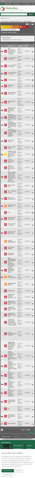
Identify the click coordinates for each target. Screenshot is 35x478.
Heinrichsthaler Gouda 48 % (12, 93)
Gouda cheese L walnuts (12, 224)
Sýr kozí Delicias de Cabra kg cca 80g (11, 167)
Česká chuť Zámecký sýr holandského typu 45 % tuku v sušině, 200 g (12, 322)
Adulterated (15, 26)
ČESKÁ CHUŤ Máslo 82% (11, 218)
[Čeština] (1, 1)
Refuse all (19, 470)
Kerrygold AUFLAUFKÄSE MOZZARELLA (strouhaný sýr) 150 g (12, 117)
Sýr (9, 212)
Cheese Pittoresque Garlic (11, 161)
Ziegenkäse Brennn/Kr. (11, 254)
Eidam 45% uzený (11, 86)
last (27, 430)
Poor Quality (6, 26)
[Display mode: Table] (30, 24)
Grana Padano (12, 423)
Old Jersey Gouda (11, 141)
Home (2, 18)
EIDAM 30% (11, 291)
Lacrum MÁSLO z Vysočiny (12, 58)
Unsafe (23, 26)
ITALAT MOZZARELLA (12, 241)
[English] (4, 1)
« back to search (6, 436)
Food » (32, 432)
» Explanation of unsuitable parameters (11, 21)
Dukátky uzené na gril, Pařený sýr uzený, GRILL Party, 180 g (12, 154)
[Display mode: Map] (32, 24)
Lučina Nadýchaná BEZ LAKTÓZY (12, 334)
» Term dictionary (26, 21)
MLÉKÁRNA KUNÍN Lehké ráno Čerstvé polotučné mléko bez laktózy (11, 346)
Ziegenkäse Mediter (11, 248)
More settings (7, 474)
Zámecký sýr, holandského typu (11, 401)
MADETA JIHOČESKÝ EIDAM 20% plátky (11, 270)
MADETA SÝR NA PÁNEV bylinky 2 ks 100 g (12, 110)
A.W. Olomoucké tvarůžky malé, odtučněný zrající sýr (12, 51)
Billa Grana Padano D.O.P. (12, 198)
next (22, 430)
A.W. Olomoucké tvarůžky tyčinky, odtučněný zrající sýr (11, 375)
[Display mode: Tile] (27, 24)
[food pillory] (11, 8)
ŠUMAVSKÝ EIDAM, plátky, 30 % (12, 303)
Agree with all (7, 470)
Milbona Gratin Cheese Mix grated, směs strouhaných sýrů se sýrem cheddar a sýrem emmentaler (12, 177)
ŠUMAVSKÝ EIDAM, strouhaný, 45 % (11, 297)
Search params (6, 37)
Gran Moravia (11, 80)
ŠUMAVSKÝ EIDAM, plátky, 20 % (12, 309)
